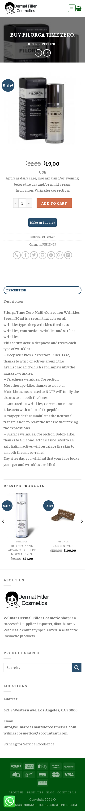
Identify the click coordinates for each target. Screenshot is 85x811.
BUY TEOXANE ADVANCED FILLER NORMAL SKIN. (22, 550)
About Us (16, 792)
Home (31, 43)
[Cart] (78, 8)
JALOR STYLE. (63, 546)
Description (16, 290)
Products (35, 792)
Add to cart (54, 203)
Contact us (66, 792)
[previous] (3, 531)
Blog (50, 792)
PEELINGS (50, 43)
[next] (81, 531)
